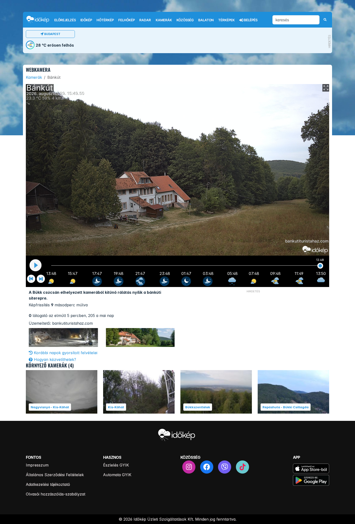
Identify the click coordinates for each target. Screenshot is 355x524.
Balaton (206, 20)
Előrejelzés (65, 20)
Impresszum (37, 465)
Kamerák (164, 20)
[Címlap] (39, 19)
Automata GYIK (117, 474)
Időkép (86, 20)
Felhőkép (126, 20)
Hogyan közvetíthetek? (54, 359)
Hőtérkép (105, 20)
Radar (145, 20)
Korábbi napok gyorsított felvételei (65, 352)
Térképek (226, 20)
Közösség (185, 20)
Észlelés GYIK (116, 465)
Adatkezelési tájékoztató (48, 484)
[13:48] (320, 266)
